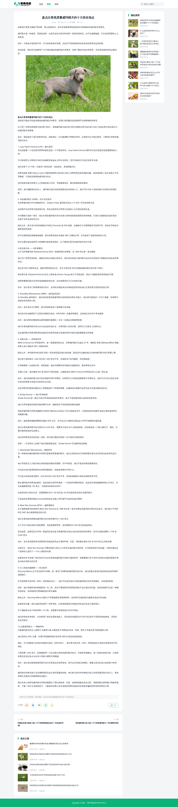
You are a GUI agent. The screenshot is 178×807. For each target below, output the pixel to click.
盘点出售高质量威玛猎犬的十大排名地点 (59, 697)
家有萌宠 (38, 697)
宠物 (41, 4)
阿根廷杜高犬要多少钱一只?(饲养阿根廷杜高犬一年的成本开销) (41, 722)
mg (55, 22)
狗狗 (49, 4)
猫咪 (56, 4)
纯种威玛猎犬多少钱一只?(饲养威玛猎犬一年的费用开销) (97, 721)
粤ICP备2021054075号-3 (96, 803)
